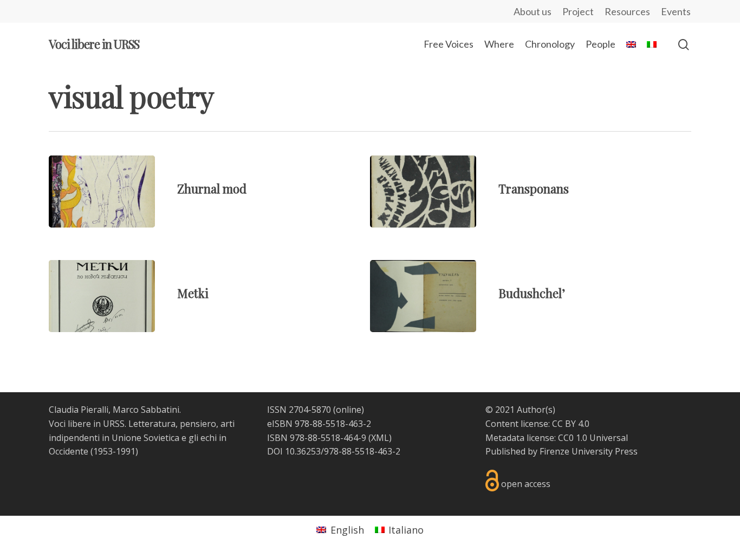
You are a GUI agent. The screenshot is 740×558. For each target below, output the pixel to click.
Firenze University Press (589, 451)
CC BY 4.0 (570, 424)
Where (499, 44)
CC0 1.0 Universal (593, 438)
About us (532, 11)
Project (578, 11)
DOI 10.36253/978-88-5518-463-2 (333, 451)
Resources (627, 11)
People (600, 44)
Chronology (550, 44)
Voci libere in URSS (94, 44)
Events (676, 11)
